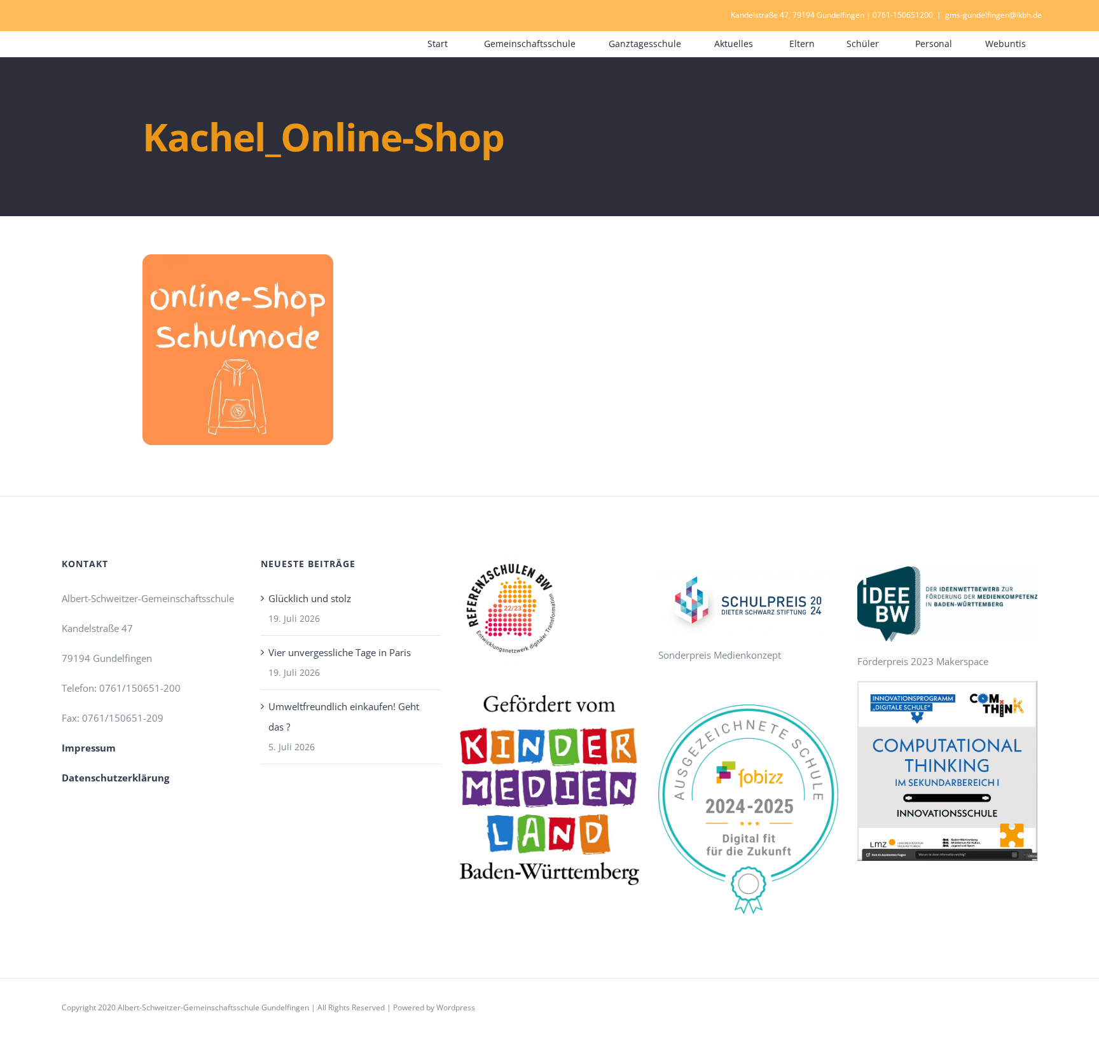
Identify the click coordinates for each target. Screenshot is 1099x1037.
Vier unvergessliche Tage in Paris (339, 652)
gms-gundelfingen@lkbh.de (993, 15)
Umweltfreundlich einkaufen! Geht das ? (343, 716)
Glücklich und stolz (309, 598)
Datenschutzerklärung (115, 777)
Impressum (89, 747)
